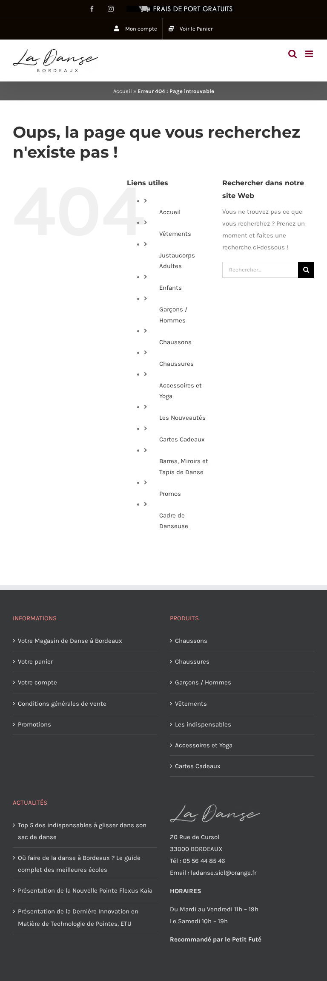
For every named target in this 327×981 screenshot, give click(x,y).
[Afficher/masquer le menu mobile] (309, 53)
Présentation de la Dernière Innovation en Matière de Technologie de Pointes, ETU (78, 917)
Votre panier (35, 661)
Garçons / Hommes (203, 682)
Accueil (122, 91)
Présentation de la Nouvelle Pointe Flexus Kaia (85, 890)
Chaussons (175, 342)
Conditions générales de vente (62, 703)
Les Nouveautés (182, 417)
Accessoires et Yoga (203, 745)
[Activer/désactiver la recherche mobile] (292, 53)
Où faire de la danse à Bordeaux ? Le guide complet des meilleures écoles (79, 864)
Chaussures (176, 364)
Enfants (170, 287)
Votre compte (37, 682)
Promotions (34, 724)
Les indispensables (203, 724)
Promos (170, 494)
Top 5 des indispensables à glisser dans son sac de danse (82, 831)
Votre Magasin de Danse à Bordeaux (70, 641)
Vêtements (175, 233)
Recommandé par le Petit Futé (215, 939)
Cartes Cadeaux (182, 439)
